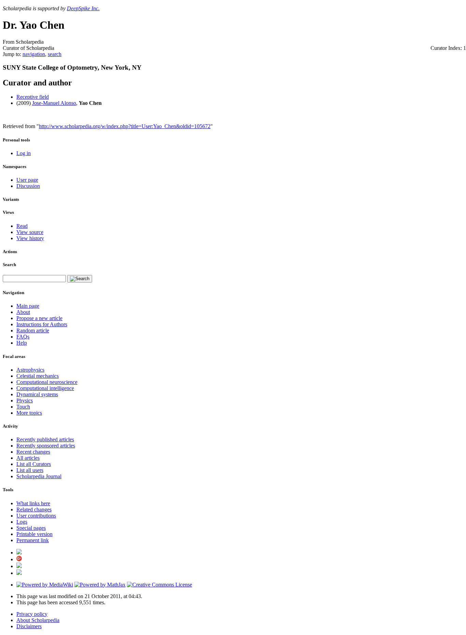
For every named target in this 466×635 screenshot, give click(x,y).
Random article (32, 330)
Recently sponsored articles (45, 445)
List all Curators (33, 464)
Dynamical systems (37, 394)
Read (22, 226)
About (23, 312)
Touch (23, 407)
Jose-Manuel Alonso (54, 103)
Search (9, 264)
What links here (33, 503)
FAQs (22, 337)
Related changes (34, 509)
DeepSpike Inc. (83, 8)
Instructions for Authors (41, 324)
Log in (23, 153)
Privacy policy (31, 614)
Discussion (28, 186)
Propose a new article (39, 318)
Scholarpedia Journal (38, 476)
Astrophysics (30, 370)
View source (29, 232)
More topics (29, 413)
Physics (24, 400)
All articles (28, 458)
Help (21, 343)
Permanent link (32, 540)
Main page (27, 306)
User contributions (36, 516)
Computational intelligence (45, 388)
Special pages (31, 528)
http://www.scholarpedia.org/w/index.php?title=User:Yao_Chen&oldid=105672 (124, 126)
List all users (29, 470)
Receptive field (32, 97)
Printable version (34, 534)
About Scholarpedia (37, 620)
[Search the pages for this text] (79, 278)
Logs (21, 522)
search (54, 54)
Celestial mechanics (37, 376)
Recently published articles (45, 439)
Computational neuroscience (46, 382)
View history (30, 238)
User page (27, 180)
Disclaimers (29, 626)
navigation (34, 54)
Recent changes (33, 452)
